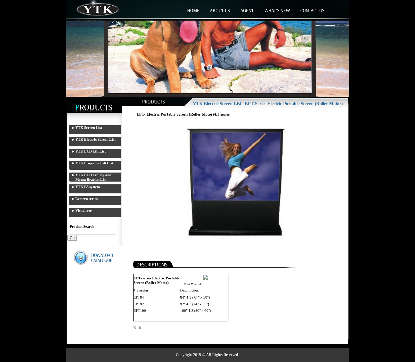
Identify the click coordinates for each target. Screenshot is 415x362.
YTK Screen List (88, 127)
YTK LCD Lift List (90, 151)
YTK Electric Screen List (95, 139)
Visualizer (83, 210)
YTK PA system (87, 187)
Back (137, 327)
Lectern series (86, 199)
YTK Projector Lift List (94, 163)
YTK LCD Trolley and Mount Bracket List (93, 177)
